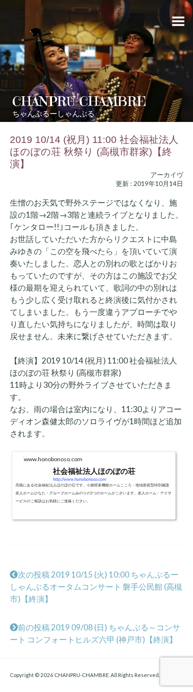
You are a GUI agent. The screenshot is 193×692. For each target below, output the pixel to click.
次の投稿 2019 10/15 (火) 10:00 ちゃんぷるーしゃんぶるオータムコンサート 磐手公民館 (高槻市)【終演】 (96, 587)
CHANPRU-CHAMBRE (79, 101)
